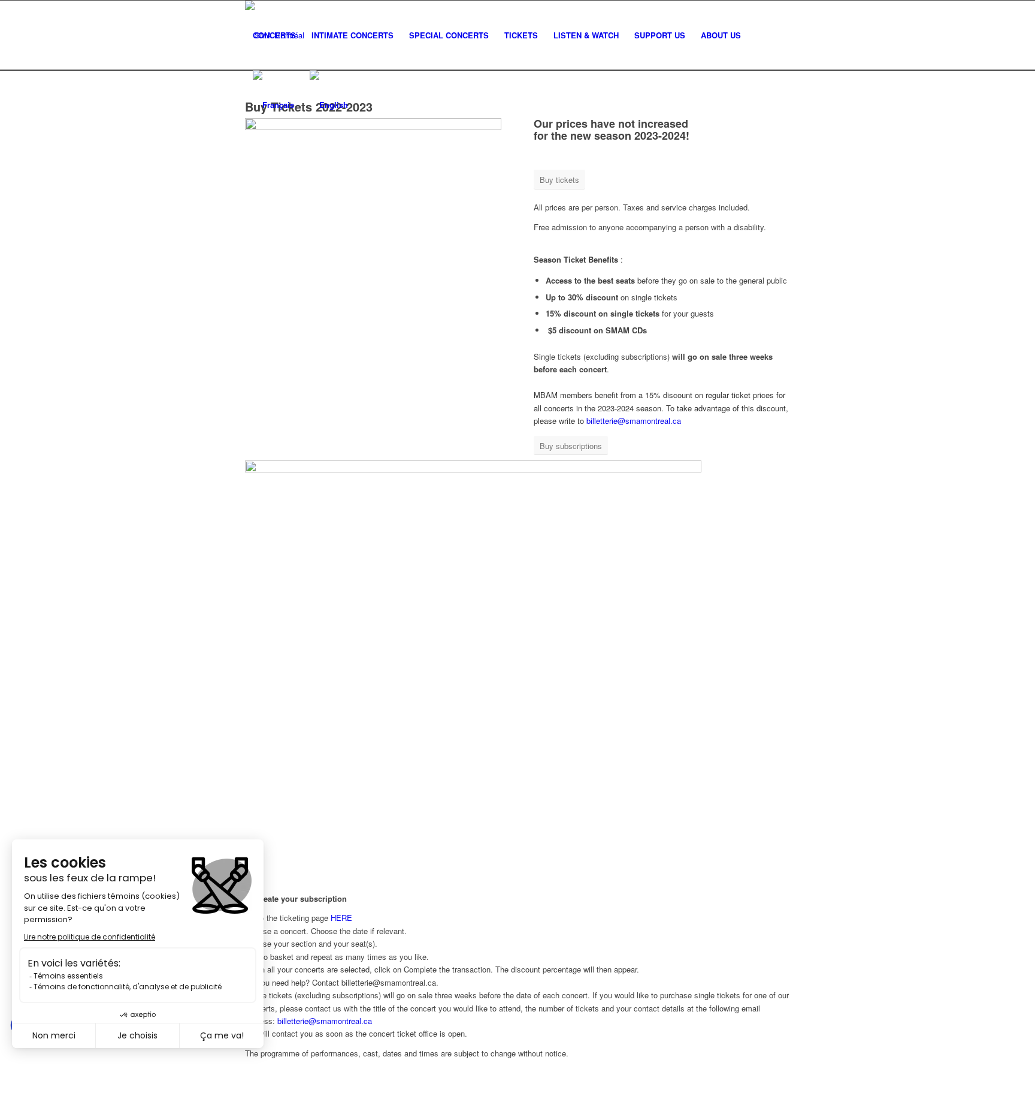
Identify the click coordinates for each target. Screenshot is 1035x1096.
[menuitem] (274, 35)
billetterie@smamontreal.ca (633, 420)
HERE (341, 917)
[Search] (760, 35)
